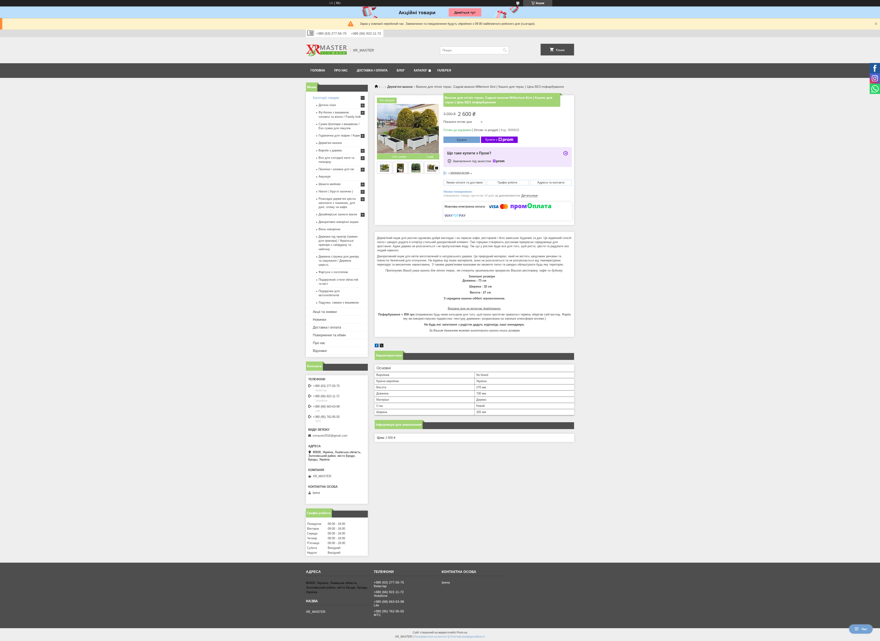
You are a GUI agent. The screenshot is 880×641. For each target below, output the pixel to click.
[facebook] (377, 346)
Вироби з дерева (330, 150)
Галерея (444, 70)
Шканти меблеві (330, 184)
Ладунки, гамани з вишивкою (339, 302)
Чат (864, 629)
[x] (381, 346)
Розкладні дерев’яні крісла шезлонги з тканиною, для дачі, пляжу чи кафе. (337, 203)
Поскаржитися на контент (431, 636)
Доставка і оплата (372, 70)
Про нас (341, 70)
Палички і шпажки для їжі (336, 169)
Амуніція (324, 176)
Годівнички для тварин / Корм (339, 135)
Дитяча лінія (327, 105)
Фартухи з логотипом (333, 272)
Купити (462, 140)
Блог (401, 70)
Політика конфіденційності (467, 636)
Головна (318, 70)
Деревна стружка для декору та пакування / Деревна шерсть (339, 260)
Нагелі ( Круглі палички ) (336, 191)
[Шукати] (505, 50)
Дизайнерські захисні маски (338, 214)
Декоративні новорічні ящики (338, 222)
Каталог (420, 70)
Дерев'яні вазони (400, 86)
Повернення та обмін (329, 335)
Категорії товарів (326, 98)
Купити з (491, 139)
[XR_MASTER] (326, 50)
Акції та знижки (325, 312)
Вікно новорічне (329, 229)
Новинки (319, 319)
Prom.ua (462, 632)
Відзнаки (320, 351)
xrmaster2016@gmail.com (330, 435)
